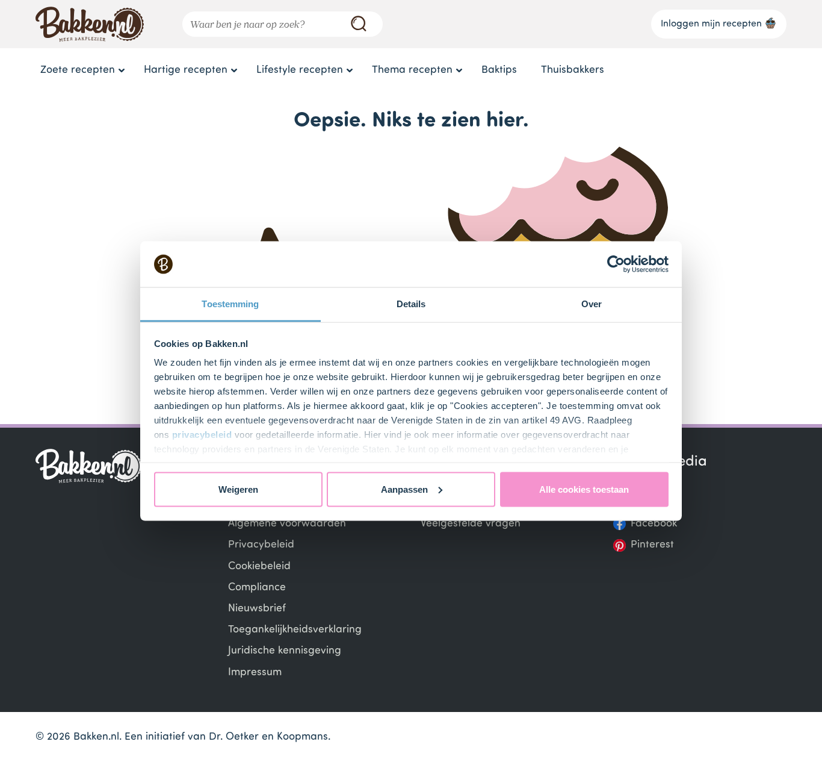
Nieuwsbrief (257, 609)
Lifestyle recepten (299, 70)
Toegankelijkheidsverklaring (295, 630)
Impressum (255, 672)
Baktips (499, 70)
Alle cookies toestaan (584, 489)
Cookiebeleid (259, 566)
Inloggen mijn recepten (711, 24)
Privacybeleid (261, 545)
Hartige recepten (185, 70)
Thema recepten (412, 70)
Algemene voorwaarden (287, 524)
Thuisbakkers (572, 70)
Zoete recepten (77, 70)
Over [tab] (591, 304)
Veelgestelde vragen (471, 524)
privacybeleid (202, 434)
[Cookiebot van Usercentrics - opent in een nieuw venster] (616, 264)
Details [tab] (411, 304)
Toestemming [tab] (230, 304)
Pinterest (652, 545)
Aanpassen (404, 489)
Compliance (257, 587)
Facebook (654, 524)
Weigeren (238, 489)
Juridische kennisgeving (284, 651)
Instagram (656, 503)
